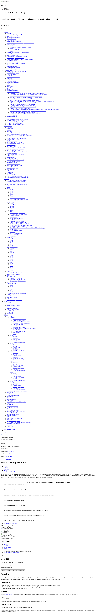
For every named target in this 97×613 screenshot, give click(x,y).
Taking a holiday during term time (18, 49)
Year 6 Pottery (13, 236)
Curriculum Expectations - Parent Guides (16, 293)
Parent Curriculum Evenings (13, 305)
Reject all (3, 570)
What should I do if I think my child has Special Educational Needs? (26, 97)
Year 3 (11, 192)
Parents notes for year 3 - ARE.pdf (12, 523)
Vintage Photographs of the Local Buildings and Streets (20, 59)
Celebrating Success (11, 81)
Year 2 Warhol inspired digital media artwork (20, 223)
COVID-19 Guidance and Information (16, 120)
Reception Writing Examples (19, 327)
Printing (11, 210)
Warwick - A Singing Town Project (15, 149)
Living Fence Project (12, 66)
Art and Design (10, 202)
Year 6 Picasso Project (15, 234)
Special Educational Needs (13, 92)
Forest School (10, 296)
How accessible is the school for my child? (20, 108)
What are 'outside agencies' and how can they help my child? (24, 100)
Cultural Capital (10, 294)
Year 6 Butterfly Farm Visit (13, 150)
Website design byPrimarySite (11, 552)
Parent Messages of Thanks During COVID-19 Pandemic (20, 43)
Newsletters (9, 127)
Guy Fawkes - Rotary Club (13, 421)
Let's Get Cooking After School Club (15, 411)
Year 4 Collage (13, 229)
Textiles (11, 249)
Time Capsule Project (12, 162)
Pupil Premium (10, 86)
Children (6, 315)
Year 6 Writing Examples (19, 389)
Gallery (8, 403)
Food (11, 251)
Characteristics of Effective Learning (21, 321)
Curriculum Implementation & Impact (16, 181)
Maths (8, 187)
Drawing (12, 207)
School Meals (10, 451)
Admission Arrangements (13, 73)
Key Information (8, 70)
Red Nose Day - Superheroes (14, 155)
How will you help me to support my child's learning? (22, 104)
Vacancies (9, 427)
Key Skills (15, 340)
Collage (11, 203)
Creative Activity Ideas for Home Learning (17, 391)
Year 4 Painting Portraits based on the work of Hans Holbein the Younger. (27, 228)
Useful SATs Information (13, 306)
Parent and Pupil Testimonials (14, 41)
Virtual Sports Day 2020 (12, 407)
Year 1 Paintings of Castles (16, 219)
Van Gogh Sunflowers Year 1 (17, 221)
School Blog (10, 404)
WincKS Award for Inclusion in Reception (17, 56)
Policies (8, 85)
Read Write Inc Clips (18, 324)
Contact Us (9, 456)
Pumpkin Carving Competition (14, 132)
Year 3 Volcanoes (14, 200)
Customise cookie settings (18, 570)
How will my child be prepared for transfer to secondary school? (25, 113)
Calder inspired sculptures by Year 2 (18, 222)
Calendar (9, 130)
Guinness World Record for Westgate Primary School (19, 135)
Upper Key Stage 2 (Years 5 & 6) (18, 281)
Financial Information (12, 116)
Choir (8, 298)
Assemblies (9, 75)
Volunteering (10, 425)
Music (11, 51)
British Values (10, 79)
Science (8, 188)
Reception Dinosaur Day (13, 139)
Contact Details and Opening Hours (15, 34)
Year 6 (11, 196)
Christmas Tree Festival (12, 175)
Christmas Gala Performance (13, 161)
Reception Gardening (12, 153)
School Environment (12, 60)
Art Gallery (9, 211)
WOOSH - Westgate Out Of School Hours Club (18, 52)
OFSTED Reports (11, 83)
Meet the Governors (11, 39)
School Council (10, 392)
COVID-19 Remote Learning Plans (15, 124)
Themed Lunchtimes (12, 415)
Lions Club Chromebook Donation (15, 418)
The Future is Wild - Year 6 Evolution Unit (20, 199)
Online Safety (10, 312)
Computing (9, 237)
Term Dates (9, 131)
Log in (5, 431)
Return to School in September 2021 (15, 122)
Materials (12, 252)
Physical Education (11, 276)
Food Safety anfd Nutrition (19, 319)
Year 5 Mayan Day (11, 146)
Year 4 (11, 194)
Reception (12, 253)
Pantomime (9, 173)
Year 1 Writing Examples (19, 342)
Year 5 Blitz (12, 232)
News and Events (8, 126)
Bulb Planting (10, 172)
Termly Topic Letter (17, 330)
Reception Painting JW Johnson (17, 213)
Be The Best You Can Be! (13, 395)
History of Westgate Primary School (15, 58)
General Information (11, 44)
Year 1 (11, 189)
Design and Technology (12, 247)
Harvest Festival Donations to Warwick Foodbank (19, 422)
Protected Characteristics (12, 55)
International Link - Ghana (13, 414)
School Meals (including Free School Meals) (20, 47)
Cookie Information (8, 546)
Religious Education (11, 283)
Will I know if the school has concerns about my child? (23, 102)
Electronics (12, 248)
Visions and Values (11, 40)
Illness (11, 48)
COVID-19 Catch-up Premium (14, 123)
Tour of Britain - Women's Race (14, 165)
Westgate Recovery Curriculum (14, 300)
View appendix (13, 115)
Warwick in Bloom (11, 169)
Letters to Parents (17, 339)
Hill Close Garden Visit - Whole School (16, 138)
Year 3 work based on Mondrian (17, 226)
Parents (5, 301)
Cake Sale (9, 136)
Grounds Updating (11, 68)
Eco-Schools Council (12, 393)
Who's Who (9, 36)
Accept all (9, 570)
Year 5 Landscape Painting (16, 230)
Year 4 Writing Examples (19, 370)
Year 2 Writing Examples (19, 350)
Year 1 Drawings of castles (16, 218)
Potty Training (16, 332)
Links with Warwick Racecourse (14, 417)
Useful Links (10, 426)
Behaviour (9, 78)
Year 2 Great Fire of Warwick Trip (15, 142)
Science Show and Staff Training (17, 198)
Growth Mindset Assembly (13, 166)
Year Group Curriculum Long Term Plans (17, 184)
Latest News (10, 128)
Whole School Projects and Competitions (16, 402)
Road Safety (10, 400)
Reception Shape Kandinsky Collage (18, 214)
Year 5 (11, 195)
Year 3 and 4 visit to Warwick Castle (15, 143)
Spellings (15, 336)
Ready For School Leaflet (19, 320)
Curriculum (6, 179)
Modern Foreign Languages (13, 274)
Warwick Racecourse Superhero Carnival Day (18, 177)
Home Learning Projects (18, 358)
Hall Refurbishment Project (13, 67)
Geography (9, 262)
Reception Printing (14, 215)
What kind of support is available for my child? (21, 98)
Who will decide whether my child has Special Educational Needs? (26, 96)
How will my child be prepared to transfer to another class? (24, 112)
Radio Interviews (11, 170)
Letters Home (10, 313)
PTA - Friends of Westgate (13, 410)
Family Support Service (12, 90)
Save (14, 611)
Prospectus (8, 459)
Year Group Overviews (12, 183)
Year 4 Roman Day (11, 145)
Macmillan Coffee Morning (13, 423)
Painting (12, 206)
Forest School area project (13, 62)
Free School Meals (11, 310)
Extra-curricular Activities (13, 309)
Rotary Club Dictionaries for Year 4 (15, 160)
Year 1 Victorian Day (12, 141)
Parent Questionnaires (12, 308)
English (8, 185)
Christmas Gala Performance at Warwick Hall (17, 151)
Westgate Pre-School (12, 412)
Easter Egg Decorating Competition (15, 154)
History (8, 271)
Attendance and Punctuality (13, 77)
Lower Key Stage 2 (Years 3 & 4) (18, 279)
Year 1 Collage (13, 217)
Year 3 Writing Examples (19, 359)
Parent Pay (8, 453)
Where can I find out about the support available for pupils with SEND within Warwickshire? (32, 101)
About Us (6, 32)
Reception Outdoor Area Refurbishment (16, 63)
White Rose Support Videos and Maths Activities (24, 328)
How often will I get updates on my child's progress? (22, 105)
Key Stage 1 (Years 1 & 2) (16, 278)
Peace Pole (9, 419)
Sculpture (12, 209)
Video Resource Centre (12, 406)
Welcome (9, 33)
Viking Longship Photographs (17, 272)
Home (5, 30)
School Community (8, 408)
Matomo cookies (8, 594)
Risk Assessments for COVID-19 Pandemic (17, 119)
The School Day (14, 45)
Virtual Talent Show (11, 158)
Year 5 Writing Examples (19, 380)
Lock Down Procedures (12, 117)
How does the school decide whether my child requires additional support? (27, 93)
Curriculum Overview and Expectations (16, 180)
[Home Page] (1, 1)
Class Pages (9, 316)
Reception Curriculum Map (19, 331)
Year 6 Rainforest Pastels (16, 233)
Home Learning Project (18, 365)
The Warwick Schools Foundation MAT (16, 71)
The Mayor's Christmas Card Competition (17, 134)
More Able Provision (12, 297)
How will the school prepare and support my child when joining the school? (28, 111)
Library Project (10, 64)
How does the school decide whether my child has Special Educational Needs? (28, 94)
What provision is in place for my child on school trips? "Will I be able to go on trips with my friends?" (34, 109)
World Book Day (11, 157)
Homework (15, 338)
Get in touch (5, 1)
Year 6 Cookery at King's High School (16, 147)
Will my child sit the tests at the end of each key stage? (23, 107)
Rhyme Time (16, 325)
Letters (14, 334)
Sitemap (6, 544)
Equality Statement (11, 54)
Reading (9, 302)
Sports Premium (10, 88)
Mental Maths (10, 304)
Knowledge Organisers (18, 368)
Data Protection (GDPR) (12, 82)
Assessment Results (11, 74)
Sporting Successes (11, 399)
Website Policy (7, 547)
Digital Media (13, 204)
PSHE (8, 282)
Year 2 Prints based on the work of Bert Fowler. (21, 225)
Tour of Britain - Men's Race (13, 164)
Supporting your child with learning (21, 323)
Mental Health (10, 396)
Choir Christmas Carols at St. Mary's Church (17, 176)
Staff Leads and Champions (13, 37)
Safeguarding (10, 89)
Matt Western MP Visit (12, 168)
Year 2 (11, 191)
